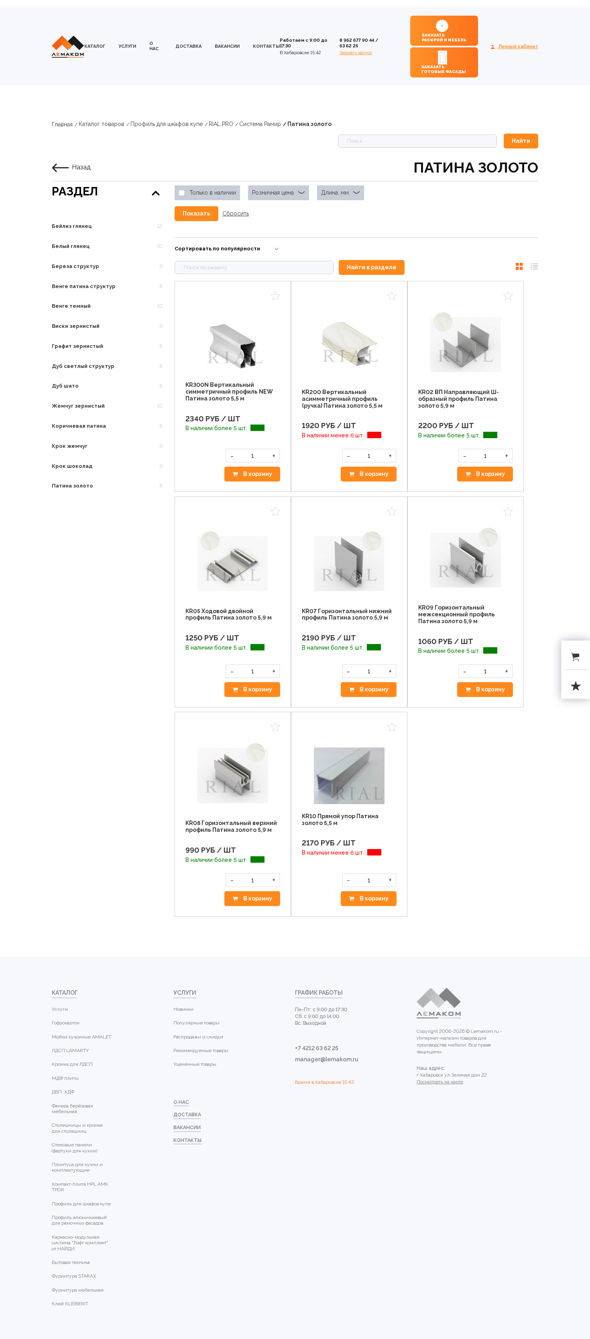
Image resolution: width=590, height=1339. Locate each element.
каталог (94, 46)
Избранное (275, 296)
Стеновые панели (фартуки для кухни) (74, 1147)
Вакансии (227, 46)
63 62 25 (349, 46)
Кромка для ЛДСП (72, 1064)
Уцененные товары (194, 1064)
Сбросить (235, 213)
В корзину (257, 474)
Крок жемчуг (69, 446)
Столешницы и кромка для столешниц (77, 1128)
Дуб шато (65, 386)
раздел (75, 191)
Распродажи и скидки (198, 1037)
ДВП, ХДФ (63, 1092)
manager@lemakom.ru (326, 1059)
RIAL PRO (221, 124)
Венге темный (71, 306)
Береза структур (75, 266)
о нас (154, 46)
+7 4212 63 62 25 (316, 1048)
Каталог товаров (101, 124)
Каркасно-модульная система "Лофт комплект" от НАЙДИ (80, 1243)
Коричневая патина (79, 426)
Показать (196, 213)
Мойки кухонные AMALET (81, 1037)
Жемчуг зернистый (78, 406)
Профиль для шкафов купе (166, 124)
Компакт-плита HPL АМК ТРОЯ (80, 1187)
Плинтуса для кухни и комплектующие (77, 1167)
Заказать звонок (356, 52)
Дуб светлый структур (83, 366)
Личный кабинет (518, 46)
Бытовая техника (71, 1262)
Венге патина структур (84, 286)
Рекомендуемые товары (200, 1050)
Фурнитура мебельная (78, 1290)
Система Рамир (260, 124)
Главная (62, 124)
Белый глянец (71, 246)
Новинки (183, 1009)
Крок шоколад (72, 466)
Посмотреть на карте (440, 1082)
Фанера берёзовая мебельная (72, 1108)
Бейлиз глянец (72, 226)
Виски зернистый (76, 326)
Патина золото (309, 124)
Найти (521, 141)
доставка (188, 46)
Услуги (127, 46)
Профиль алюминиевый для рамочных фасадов (79, 1220)
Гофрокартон (65, 1023)
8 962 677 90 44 (357, 40)
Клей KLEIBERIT (70, 1303)
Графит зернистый (77, 346)
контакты (266, 46)
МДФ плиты (65, 1078)
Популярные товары (196, 1023)
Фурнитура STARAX (74, 1276)
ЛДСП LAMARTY (70, 1050)
